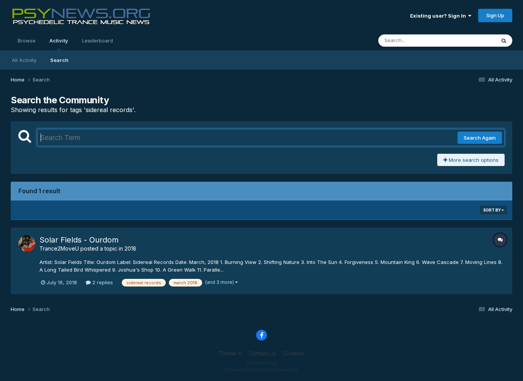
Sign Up (495, 15)
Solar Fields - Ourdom (79, 239)
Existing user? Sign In (439, 16)
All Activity (24, 60)
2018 (130, 248)
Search (59, 60)
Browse (27, 40)
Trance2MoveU (59, 248)
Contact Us (262, 353)
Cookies (293, 353)
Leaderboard (97, 40)
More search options (472, 160)
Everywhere (471, 40)
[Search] (503, 40)
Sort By (492, 210)
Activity (58, 40)
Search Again (480, 138)
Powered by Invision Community (261, 370)
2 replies (102, 282)
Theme (228, 353)
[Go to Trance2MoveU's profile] (26, 243)
